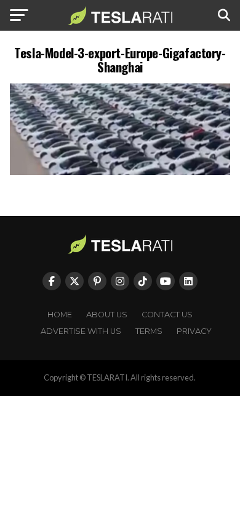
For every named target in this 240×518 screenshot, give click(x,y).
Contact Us (167, 314)
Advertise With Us (81, 331)
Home (59, 314)
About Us (106, 314)
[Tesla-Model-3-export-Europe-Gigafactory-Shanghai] (120, 171)
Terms (148, 331)
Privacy (194, 331)
